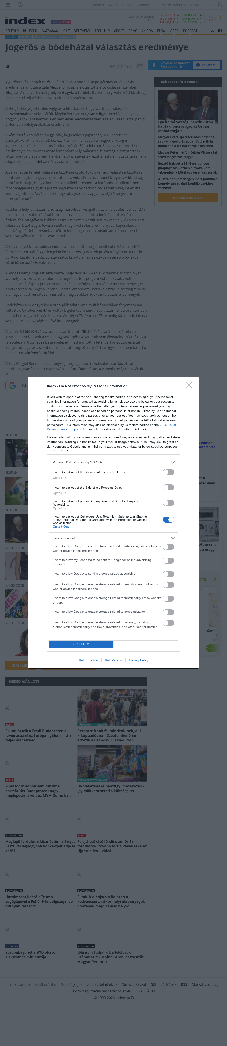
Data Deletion (88, 660)
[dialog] (113, 523)
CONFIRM (81, 644)
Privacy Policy (138, 660)
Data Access (113, 660)
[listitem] (113, 462)
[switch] (168, 472)
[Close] (190, 386)
